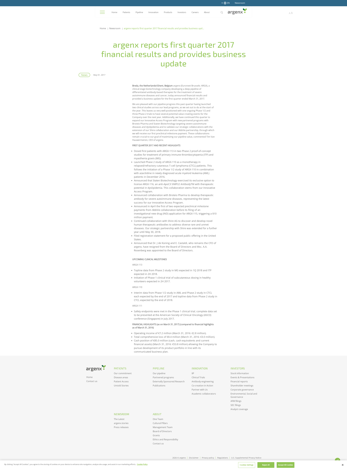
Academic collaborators (204, 393)
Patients (126, 12)
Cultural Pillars (160, 423)
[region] (173, 465)
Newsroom (240, 2)
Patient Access (121, 381)
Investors (182, 12)
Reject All (265, 465)
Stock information (240, 373)
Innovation (153, 12)
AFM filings (236, 401)
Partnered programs (163, 377)
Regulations (222, 457)
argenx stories (121, 423)
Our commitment (123, 373)
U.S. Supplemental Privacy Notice (246, 457)
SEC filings (236, 405)
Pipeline (139, 12)
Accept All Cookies (285, 465)
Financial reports (239, 381)
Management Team (163, 427)
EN (228, 2)
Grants (156, 435)
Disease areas (121, 377)
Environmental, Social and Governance (244, 395)
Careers (195, 12)
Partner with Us (200, 389)
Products (168, 12)
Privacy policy (208, 457)
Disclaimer (194, 457)
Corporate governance (242, 389)
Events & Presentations (242, 377)
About (207, 12)
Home (114, 12)
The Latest (119, 419)
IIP (193, 373)
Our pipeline (159, 373)
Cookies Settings (246, 465)
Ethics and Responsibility (165, 439)
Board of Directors (162, 431)
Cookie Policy (142, 464)
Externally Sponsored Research (169, 381)
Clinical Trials (198, 377)
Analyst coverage (239, 409)
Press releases (121, 427)
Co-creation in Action (202, 385)
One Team (158, 419)
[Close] (343, 465)
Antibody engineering (203, 381)
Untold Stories (121, 385)
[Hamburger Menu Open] (102, 12)
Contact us (91, 381)
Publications (159, 385)
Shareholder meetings (242, 385)
